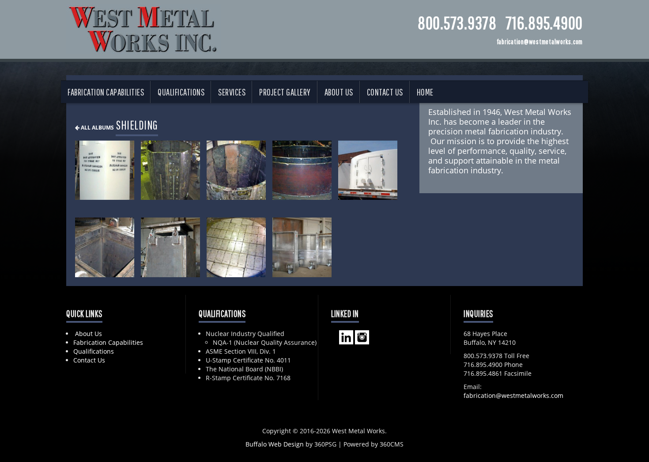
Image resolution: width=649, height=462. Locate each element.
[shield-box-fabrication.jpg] (170, 247)
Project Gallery (285, 92)
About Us (338, 92)
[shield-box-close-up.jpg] (104, 247)
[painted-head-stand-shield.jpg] (367, 170)
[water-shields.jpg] (302, 247)
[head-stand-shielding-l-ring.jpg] (302, 170)
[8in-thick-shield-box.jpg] (104, 170)
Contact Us (385, 92)
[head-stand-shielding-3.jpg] (236, 170)
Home (425, 92)
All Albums (96, 127)
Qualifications (181, 92)
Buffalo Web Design (274, 444)
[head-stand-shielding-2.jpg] (170, 170)
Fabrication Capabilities (106, 92)
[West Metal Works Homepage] (143, 27)
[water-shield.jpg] (236, 247)
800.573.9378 (457, 22)
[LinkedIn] (346, 336)
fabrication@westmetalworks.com (513, 395)
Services (231, 92)
